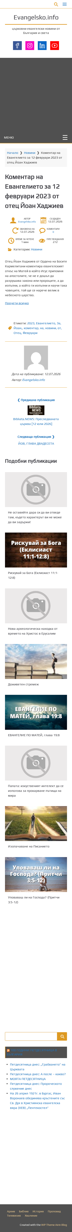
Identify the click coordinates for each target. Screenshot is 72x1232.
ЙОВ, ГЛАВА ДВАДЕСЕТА (36, 443)
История (38, 1211)
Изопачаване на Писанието (28, 846)
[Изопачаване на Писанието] (36, 823)
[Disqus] (36, 968)
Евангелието (45, 323)
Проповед (54, 1211)
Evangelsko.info (36, 17)
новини (50, 328)
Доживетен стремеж (23, 684)
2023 (30, 323)
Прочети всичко (17, 303)
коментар (31, 328)
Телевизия (14, 1215)
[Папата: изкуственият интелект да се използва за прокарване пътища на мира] (36, 763)
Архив (11, 1211)
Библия (24, 1211)
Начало (12, 153)
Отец (17, 333)
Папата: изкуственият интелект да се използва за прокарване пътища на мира (36, 790)
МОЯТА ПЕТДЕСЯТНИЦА (28, 1079)
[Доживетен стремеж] (36, 661)
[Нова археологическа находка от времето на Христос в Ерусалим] (36, 605)
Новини (29, 153)
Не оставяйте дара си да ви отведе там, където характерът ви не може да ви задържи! (35, 517)
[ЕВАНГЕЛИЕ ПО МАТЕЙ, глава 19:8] (36, 712)
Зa (58, 323)
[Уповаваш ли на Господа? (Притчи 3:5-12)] (36, 874)
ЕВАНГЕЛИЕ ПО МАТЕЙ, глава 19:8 (34, 735)
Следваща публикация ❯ (36, 437)
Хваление (31, 1215)
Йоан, (18, 328)
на (42, 328)
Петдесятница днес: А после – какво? (38, 1074)
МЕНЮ (9, 137)
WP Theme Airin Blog (54, 1224)
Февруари (30, 333)
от (59, 328)
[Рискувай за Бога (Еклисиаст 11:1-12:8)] (36, 550)
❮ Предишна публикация (36, 400)
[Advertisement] (36, 94)
